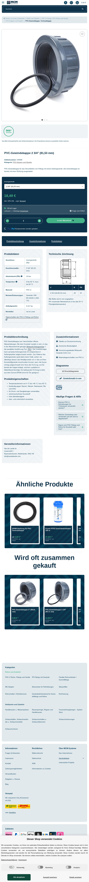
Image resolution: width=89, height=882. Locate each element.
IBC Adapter (10, 692)
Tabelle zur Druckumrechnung (71, 344)
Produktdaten (60, 241)
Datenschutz (37, 763)
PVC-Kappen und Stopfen (24, 162)
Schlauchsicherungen (67, 724)
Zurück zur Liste (11, 18)
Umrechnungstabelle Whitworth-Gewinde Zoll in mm (69, 354)
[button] (65, 2)
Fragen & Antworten (13, 758)
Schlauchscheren (12, 734)
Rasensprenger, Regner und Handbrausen (43, 716)
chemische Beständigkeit (69, 348)
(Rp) (20, 354)
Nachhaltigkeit (65, 763)
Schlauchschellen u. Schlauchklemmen (40, 725)
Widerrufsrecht (38, 758)
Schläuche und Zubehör (15, 710)
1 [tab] (42, 120)
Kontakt (8, 769)
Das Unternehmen (66, 758)
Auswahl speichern (49, 877)
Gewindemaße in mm (72, 384)
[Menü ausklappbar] (3, 1)
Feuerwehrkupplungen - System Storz (70, 716)
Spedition (13, 818)
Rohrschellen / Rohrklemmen (17, 699)
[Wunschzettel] (71, 2)
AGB (34, 769)
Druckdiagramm (71, 376)
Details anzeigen (75, 877)
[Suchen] (82, 9)
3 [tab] (47, 120)
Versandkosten (11, 779)
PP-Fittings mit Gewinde (42, 682)
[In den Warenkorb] (4, 28)
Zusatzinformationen (40, 241)
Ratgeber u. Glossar (13, 784)
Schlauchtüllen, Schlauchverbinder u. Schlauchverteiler (17, 725)
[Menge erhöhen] (39, 220)
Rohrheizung (64, 699)
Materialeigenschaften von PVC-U (68, 361)
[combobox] (44, 186)
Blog (7, 789)
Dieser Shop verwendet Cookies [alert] (44, 836)
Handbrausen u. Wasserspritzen (11, 716)
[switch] (11, 867)
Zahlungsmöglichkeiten (15, 774)
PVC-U (30, 290)
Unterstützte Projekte (67, 768)
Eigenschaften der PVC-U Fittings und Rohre (21, 318)
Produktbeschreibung (15, 241)
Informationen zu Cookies (42, 774)
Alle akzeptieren (18, 877)
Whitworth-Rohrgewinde (14, 352)
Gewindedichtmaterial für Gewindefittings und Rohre (44, 700)
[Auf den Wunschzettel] (82, 34)
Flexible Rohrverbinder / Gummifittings (68, 683)
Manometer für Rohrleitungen (44, 692)
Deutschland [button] (25, 211)
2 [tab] (44, 120)
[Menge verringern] (7, 220)
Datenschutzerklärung (10, 860)
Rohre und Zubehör (13, 677)
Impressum (9, 763)
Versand (23, 201)
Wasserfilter (64, 692)
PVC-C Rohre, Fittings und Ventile (16, 683)
